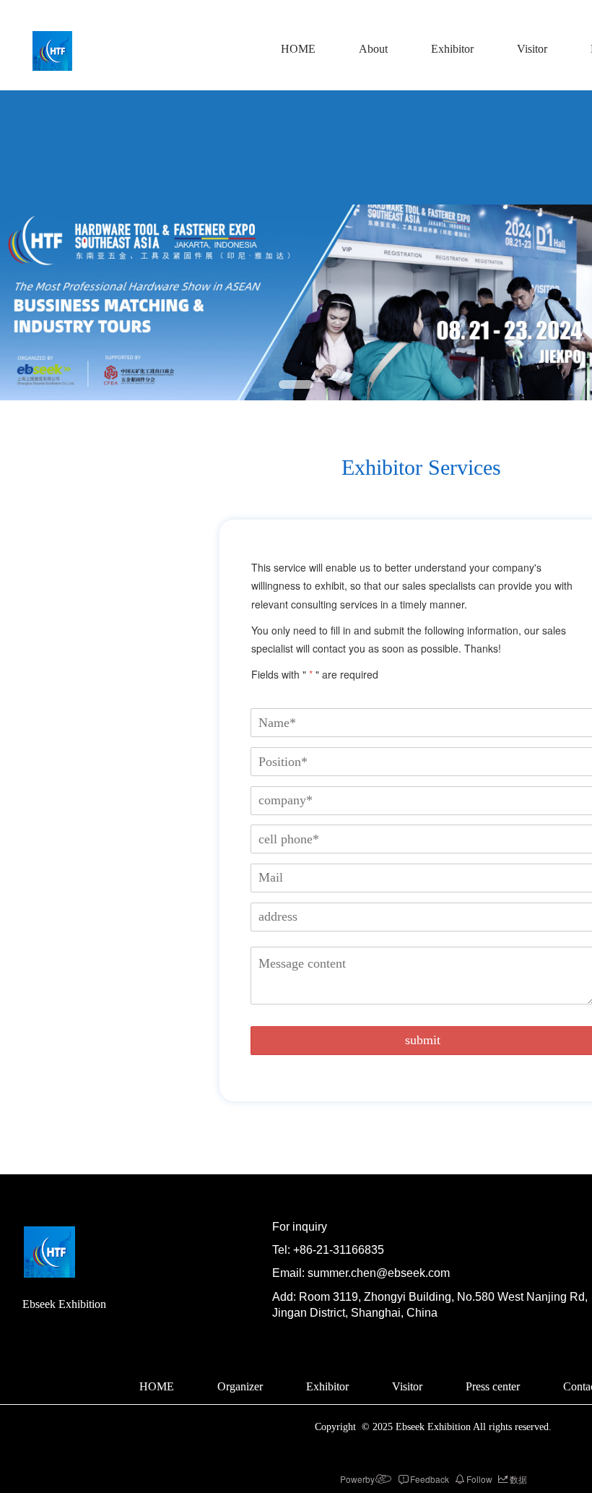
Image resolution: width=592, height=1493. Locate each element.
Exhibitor (452, 49)
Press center (493, 1386)
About (373, 49)
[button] (296, 384)
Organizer (240, 1386)
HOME (298, 49)
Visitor (532, 49)
